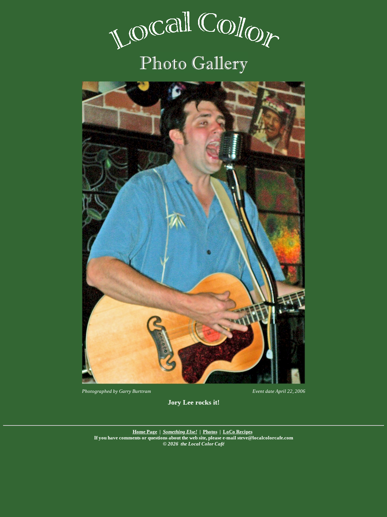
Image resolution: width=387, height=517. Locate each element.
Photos (210, 431)
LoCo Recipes (237, 431)
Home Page (145, 431)
